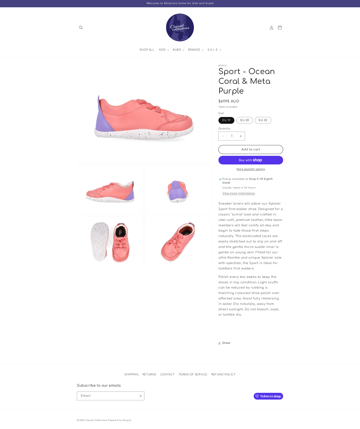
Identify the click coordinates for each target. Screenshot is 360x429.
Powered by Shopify (119, 420)
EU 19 (226, 120)
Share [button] (226, 343)
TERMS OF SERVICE (193, 374)
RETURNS (149, 374)
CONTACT (167, 374)
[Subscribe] (140, 396)
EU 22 (263, 120)
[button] (81, 27)
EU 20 (244, 120)
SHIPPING (131, 374)
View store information (238, 193)
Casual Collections (96, 420)
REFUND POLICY (223, 374)
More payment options (251, 169)
